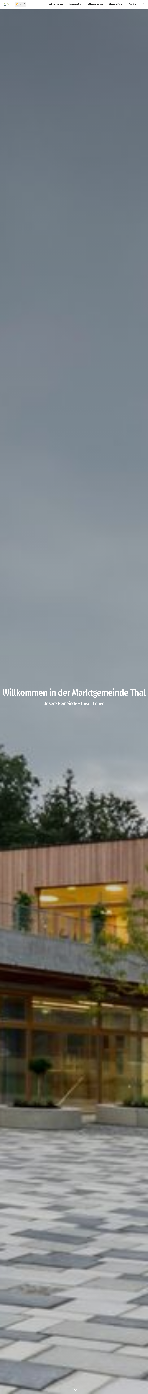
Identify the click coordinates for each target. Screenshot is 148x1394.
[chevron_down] (75, 1390)
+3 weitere (132, 4)
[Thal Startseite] (7, 4)
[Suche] (143, 4)
